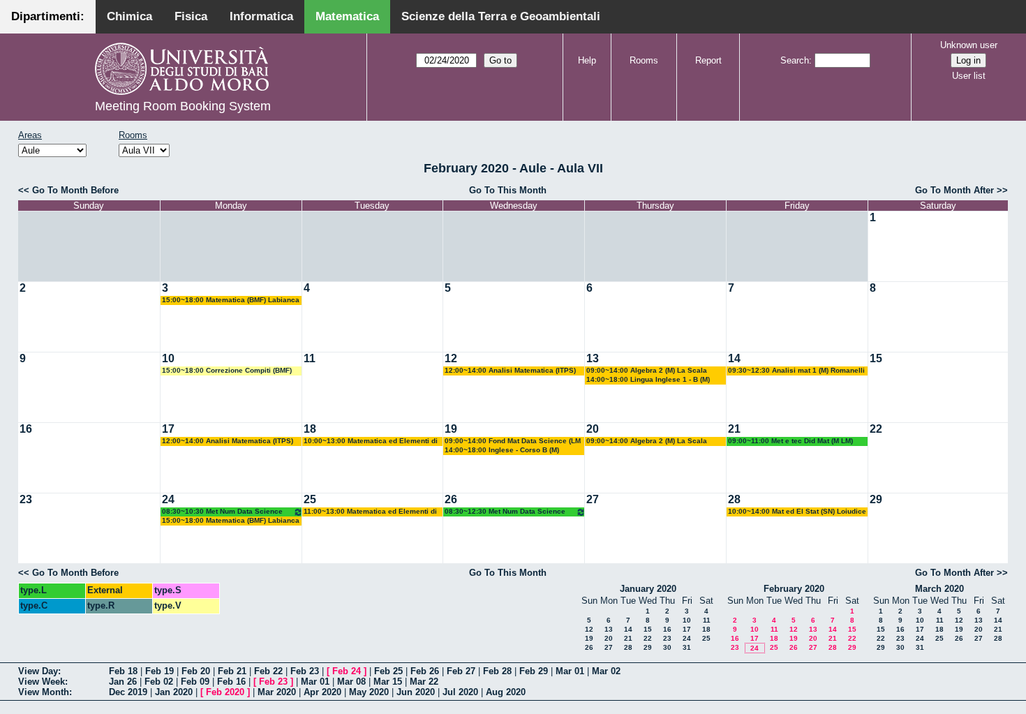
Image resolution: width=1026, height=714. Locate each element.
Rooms (644, 60)
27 (592, 499)
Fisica (190, 16)
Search (794, 60)
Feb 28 (497, 671)
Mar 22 (424, 681)
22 (876, 429)
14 (734, 358)
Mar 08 (351, 681)
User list (969, 75)
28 (734, 499)
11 (309, 358)
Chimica (129, 16)
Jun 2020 (415, 692)
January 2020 (648, 588)
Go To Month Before (75, 190)
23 (26, 499)
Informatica (261, 16)
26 (451, 499)
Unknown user (968, 45)
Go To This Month (508, 190)
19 (451, 429)
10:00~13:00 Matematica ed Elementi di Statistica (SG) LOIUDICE (371, 441)
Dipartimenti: (47, 16)
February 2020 (794, 588)
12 (451, 358)
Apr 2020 (322, 692)
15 (876, 358)
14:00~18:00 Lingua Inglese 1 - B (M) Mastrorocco (648, 380)
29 (876, 499)
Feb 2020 (225, 692)
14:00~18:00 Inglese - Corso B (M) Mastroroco (502, 450)
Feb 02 (158, 681)
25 (310, 499)
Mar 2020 (277, 692)
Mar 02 (606, 671)
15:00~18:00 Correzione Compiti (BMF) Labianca (227, 370)
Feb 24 (346, 671)
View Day (38, 671)
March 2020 (939, 588)
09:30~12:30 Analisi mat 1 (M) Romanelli (796, 370)
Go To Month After (954, 190)
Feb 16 (231, 681)
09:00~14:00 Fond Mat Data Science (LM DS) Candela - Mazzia (513, 441)
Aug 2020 (506, 692)
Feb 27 (461, 671)
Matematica (347, 16)
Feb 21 (232, 671)
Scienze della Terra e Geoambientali (500, 16)
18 (310, 429)
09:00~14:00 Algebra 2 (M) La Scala (646, 370)
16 (26, 429)
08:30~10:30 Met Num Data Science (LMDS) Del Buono (222, 511)
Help (587, 60)
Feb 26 (424, 671)
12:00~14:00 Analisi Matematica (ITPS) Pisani (510, 370)
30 (667, 647)
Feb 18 (123, 671)
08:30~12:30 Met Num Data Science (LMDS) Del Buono (505, 511)
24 (168, 499)
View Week (41, 681)
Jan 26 (123, 681)
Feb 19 (159, 671)
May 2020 (369, 692)
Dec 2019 (128, 692)
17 (168, 429)
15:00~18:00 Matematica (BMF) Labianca (230, 300)
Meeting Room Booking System (183, 106)
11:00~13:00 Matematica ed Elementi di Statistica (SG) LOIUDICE (370, 511)
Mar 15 (387, 681)
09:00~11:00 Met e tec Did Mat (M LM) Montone (790, 441)
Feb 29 (533, 671)
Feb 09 (195, 681)
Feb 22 (268, 671)
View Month (43, 692)
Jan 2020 (174, 692)
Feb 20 (195, 671)
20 (592, 429)
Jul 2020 (460, 692)
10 (168, 358)
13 (592, 358)
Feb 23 (304, 671)
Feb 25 (388, 671)
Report (708, 60)
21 (734, 429)
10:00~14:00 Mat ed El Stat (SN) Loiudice (797, 511)
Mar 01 (570, 671)
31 (687, 647)
